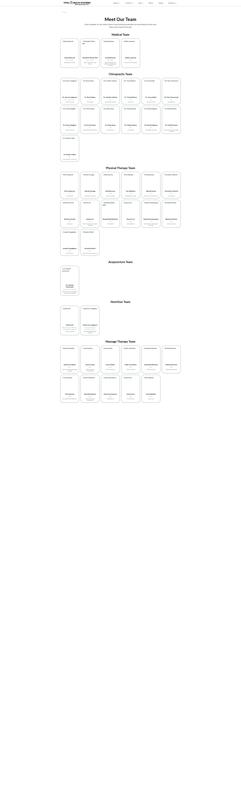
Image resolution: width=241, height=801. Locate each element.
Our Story (128, 3)
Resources (171, 3)
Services (115, 3)
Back (64, 12)
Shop (139, 3)
